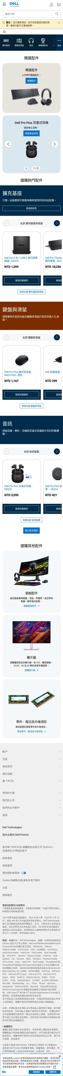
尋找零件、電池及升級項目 (30, 731)
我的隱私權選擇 (11, 872)
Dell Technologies (12, 827)
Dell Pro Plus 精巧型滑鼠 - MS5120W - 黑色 (18, 374)
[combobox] (31, 14)
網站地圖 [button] (7, 773)
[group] (31, 144)
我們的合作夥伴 (11, 807)
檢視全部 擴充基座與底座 (32, 292)
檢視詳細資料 (21, 280)
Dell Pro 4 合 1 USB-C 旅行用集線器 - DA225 (21, 259)
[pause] (26, 168)
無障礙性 (7, 895)
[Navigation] (4, 4)
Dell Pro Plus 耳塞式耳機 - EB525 (18, 488)
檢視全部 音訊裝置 (31, 520)
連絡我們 (7, 766)
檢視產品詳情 (31, 133)
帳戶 (4, 751)
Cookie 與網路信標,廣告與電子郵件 (21, 880)
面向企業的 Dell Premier (15, 834)
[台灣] (4, 32)
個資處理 (7, 865)
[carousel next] (54, 144)
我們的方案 (8, 792)
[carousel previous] (8, 144)
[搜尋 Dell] (57, 13)
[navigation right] (57, 223)
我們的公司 (8, 800)
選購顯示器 (30, 670)
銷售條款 (7, 858)
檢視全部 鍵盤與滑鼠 (31, 406)
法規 (4, 887)
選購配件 (31, 81)
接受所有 (53, 1072)
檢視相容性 (31, 208)
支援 (4, 759)
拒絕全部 (36, 1072)
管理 (4, 1072)
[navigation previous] (6, 223)
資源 (4, 815)
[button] (51, 4)
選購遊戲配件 (30, 606)
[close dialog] (59, 23)
